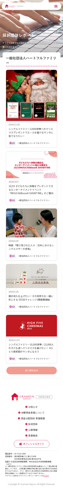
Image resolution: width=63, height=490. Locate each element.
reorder (56, 6)
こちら (46, 475)
